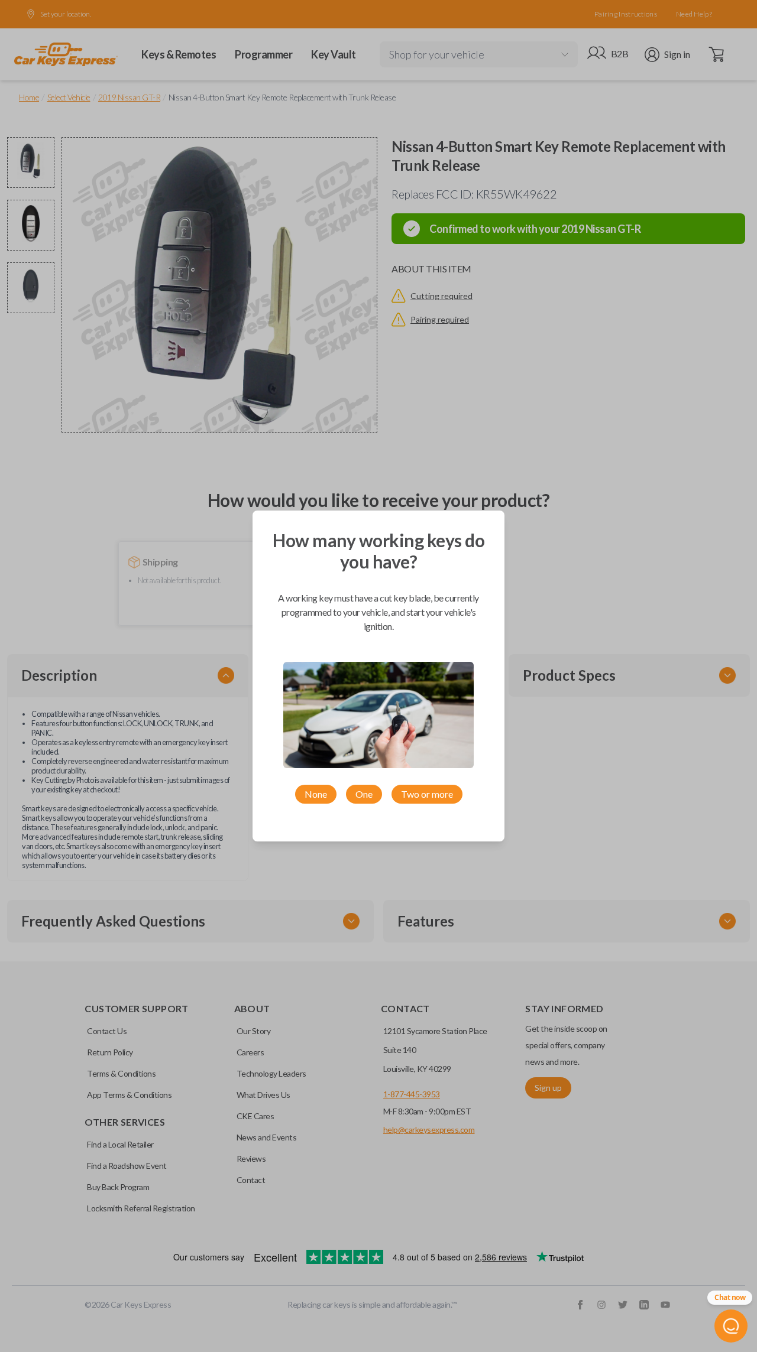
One (364, 794)
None (316, 794)
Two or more (427, 794)
